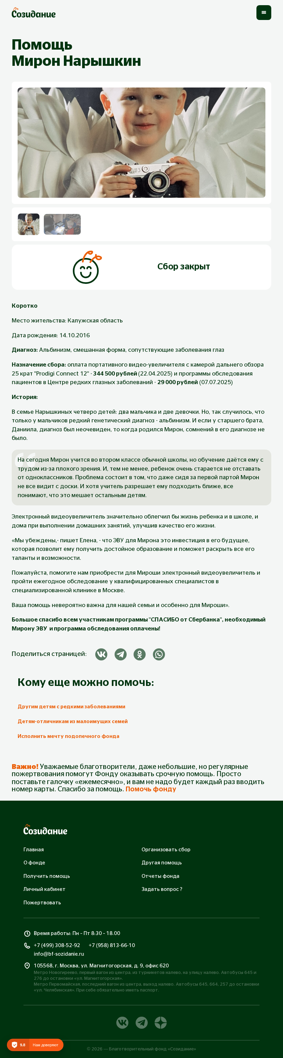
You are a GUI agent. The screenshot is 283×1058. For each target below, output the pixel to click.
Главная (33, 849)
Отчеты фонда (160, 876)
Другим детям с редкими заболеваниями (71, 706)
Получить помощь (46, 876)
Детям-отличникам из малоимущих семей (73, 721)
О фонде (34, 862)
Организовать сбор (166, 849)
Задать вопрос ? (162, 889)
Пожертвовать (42, 902)
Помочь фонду (151, 789)
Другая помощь (162, 862)
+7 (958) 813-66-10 (112, 945)
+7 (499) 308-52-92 (57, 945)
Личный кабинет (44, 889)
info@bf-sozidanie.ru (59, 954)
